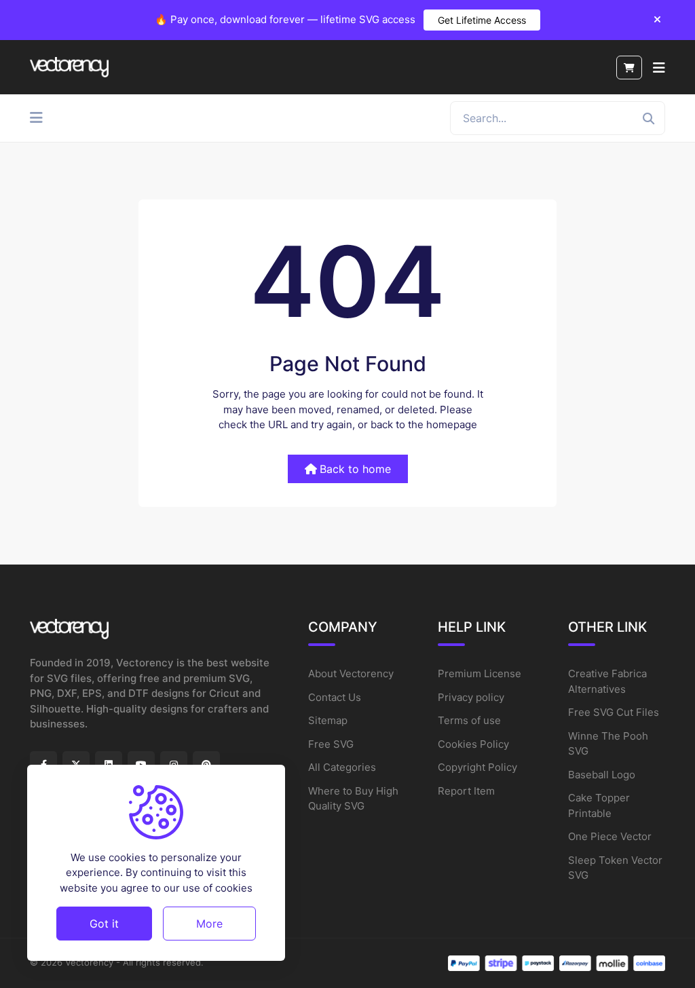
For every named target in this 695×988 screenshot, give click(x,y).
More (209, 923)
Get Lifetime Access (482, 20)
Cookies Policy (473, 744)
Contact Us (334, 697)
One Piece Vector (610, 836)
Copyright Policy (477, 767)
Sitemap (328, 720)
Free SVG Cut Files (613, 712)
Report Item (466, 790)
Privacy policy (471, 697)
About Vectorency (351, 673)
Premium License (479, 673)
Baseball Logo (601, 774)
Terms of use (469, 720)
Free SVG (331, 744)
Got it (104, 923)
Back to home (355, 469)
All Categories (342, 767)
